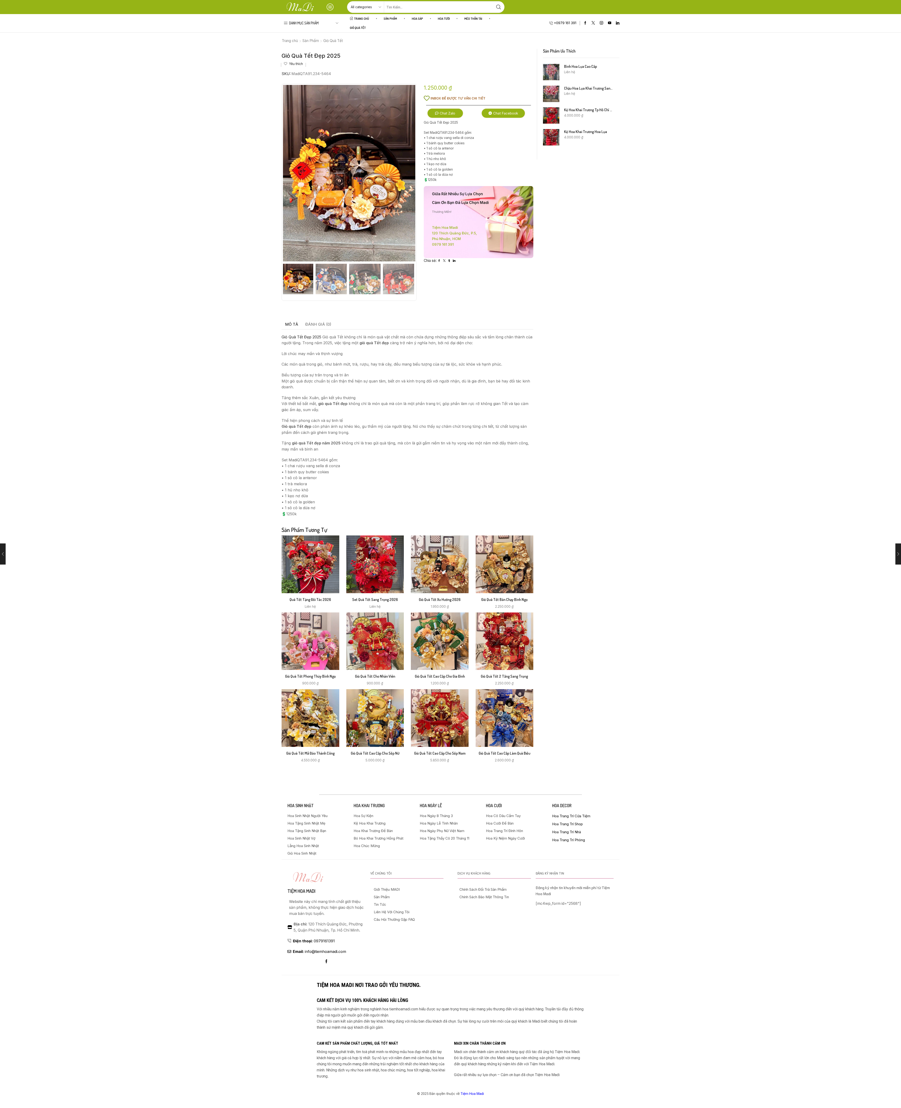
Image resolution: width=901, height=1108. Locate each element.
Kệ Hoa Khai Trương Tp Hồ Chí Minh (589, 109)
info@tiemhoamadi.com (319, 951)
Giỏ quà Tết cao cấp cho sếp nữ (375, 753)
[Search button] (498, 7)
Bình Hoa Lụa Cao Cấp (580, 66)
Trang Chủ (361, 18)
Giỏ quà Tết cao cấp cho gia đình (440, 676)
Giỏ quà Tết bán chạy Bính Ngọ (504, 599)
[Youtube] (609, 23)
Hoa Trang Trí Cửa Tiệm (571, 816)
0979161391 (314, 941)
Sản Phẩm (390, 18)
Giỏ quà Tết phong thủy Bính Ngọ (310, 676)
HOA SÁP (417, 18)
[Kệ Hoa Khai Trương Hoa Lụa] (551, 137)
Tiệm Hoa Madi (472, 1094)
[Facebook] (585, 23)
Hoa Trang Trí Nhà (566, 832)
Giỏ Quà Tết (358, 28)
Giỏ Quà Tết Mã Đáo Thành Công (310, 753)
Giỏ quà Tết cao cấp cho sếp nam (440, 753)
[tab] (292, 324)
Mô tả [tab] (291, 324)
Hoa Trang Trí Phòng (568, 840)
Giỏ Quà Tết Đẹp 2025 (301, 337)
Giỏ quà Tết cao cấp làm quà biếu (504, 753)
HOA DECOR (562, 805)
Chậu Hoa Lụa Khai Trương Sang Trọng (589, 88)
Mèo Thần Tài (473, 18)
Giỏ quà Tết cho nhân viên (375, 676)
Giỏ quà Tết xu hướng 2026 (440, 599)
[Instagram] (601, 23)
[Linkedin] (617, 23)
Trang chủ (290, 40)
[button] (445, 113)
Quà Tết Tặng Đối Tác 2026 (310, 599)
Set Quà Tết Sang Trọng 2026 (375, 599)
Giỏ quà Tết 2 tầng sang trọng (504, 676)
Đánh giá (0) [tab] (318, 324)
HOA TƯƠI (444, 18)
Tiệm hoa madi (301, 891)
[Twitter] (593, 23)
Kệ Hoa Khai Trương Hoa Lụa (585, 131)
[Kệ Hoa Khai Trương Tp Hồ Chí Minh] (551, 115)
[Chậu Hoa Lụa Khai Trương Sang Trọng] (551, 94)
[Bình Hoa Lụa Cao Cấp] (551, 72)
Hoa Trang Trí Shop (567, 824)
